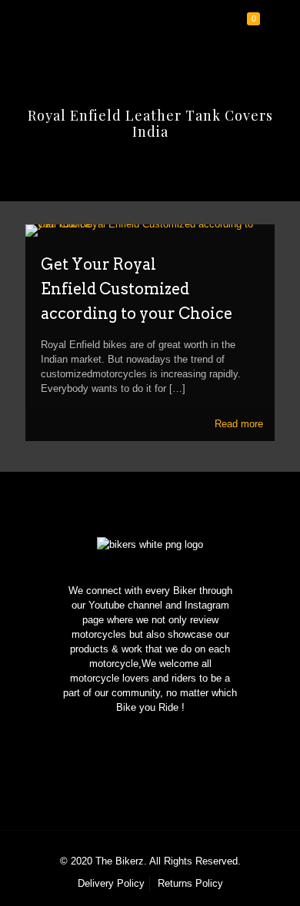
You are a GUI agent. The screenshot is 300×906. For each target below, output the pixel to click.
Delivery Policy (111, 883)
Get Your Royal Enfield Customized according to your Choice (136, 289)
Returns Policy (190, 883)
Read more (239, 424)
